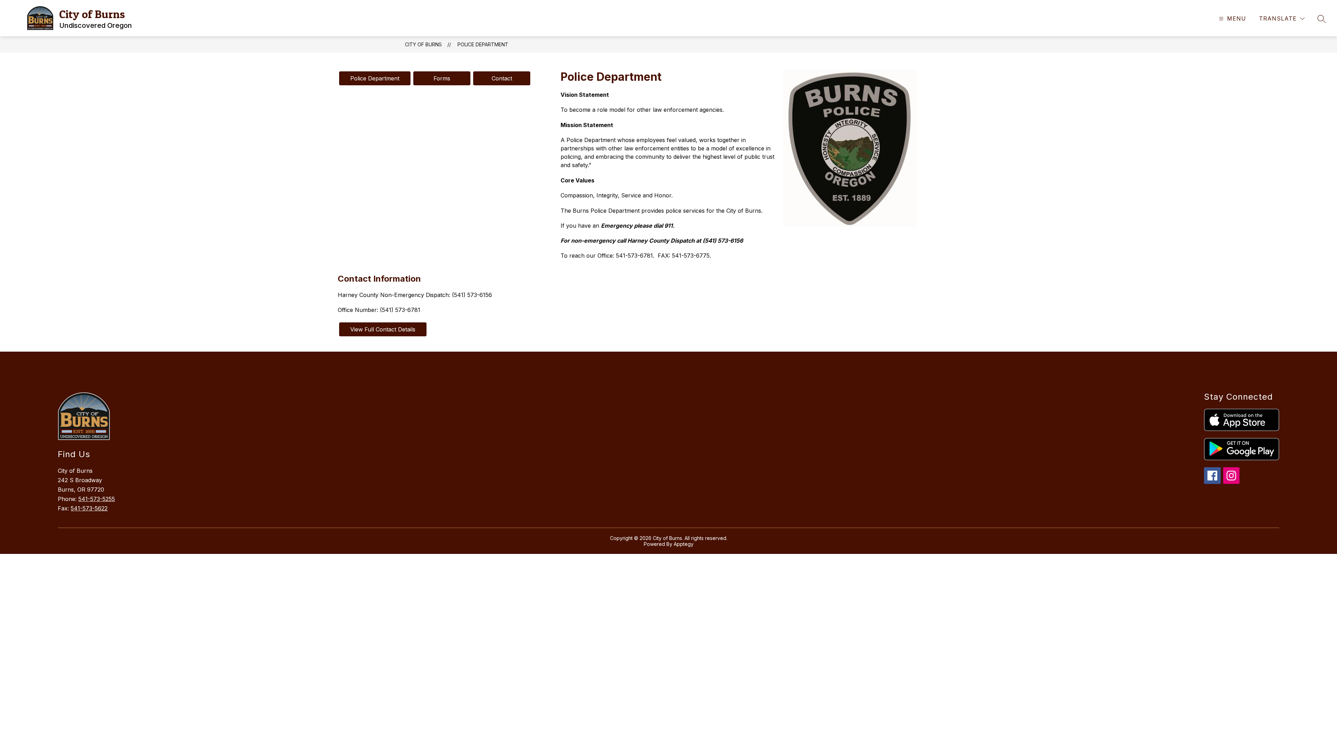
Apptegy (684, 544)
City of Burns (423, 44)
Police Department (483, 44)
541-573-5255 (96, 498)
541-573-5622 (89, 508)
